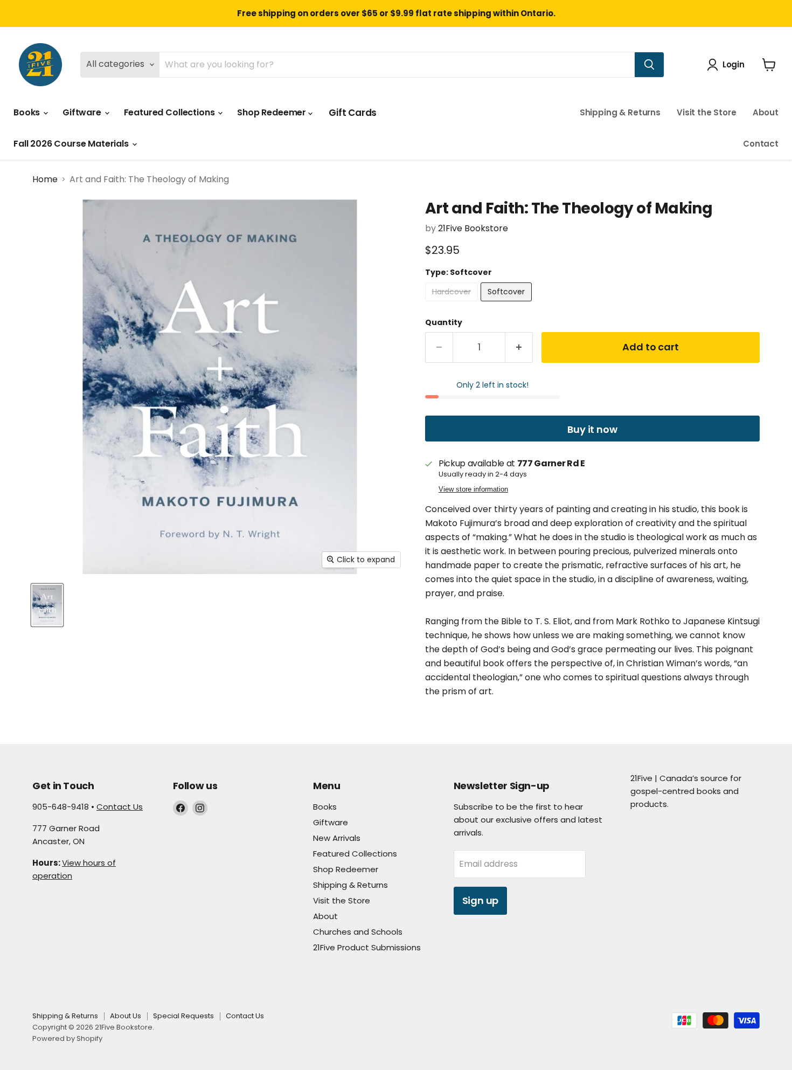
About (766, 112)
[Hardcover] (453, 304)
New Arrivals (336, 838)
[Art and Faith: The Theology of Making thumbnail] (47, 605)
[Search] (649, 64)
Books (27, 112)
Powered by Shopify (67, 1038)
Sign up (480, 900)
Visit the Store (707, 112)
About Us (125, 1016)
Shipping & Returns (620, 112)
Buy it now (592, 429)
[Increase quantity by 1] (519, 347)
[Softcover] (507, 304)
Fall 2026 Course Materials (72, 143)
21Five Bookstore (473, 228)
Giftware (82, 112)
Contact (761, 143)
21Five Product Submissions (367, 947)
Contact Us (119, 806)
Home (45, 179)
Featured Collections (170, 112)
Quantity (443, 322)
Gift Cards (353, 112)
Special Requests (183, 1016)
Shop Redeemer (272, 112)
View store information (473, 489)
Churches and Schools (357, 931)
